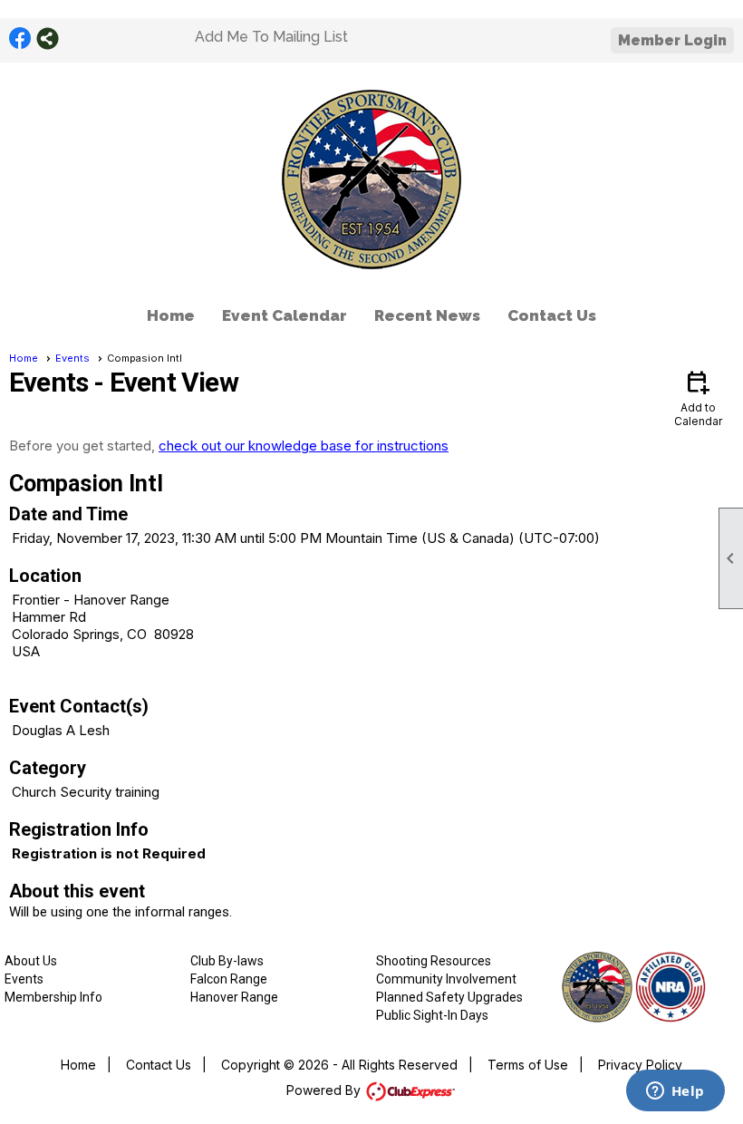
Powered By (325, 1090)
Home (171, 315)
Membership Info (53, 997)
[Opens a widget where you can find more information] (675, 1092)
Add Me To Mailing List (271, 36)
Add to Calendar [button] (698, 397)
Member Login (672, 40)
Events (72, 358)
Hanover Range (234, 997)
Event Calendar (284, 315)
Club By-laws (227, 961)
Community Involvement (446, 979)
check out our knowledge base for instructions (304, 445)
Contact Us (551, 315)
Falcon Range (228, 979)
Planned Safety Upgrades (449, 997)
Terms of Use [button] (527, 1064)
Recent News (427, 315)
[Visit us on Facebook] (20, 38)
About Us (31, 961)
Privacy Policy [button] (640, 1064)
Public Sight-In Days (432, 1015)
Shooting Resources (433, 961)
